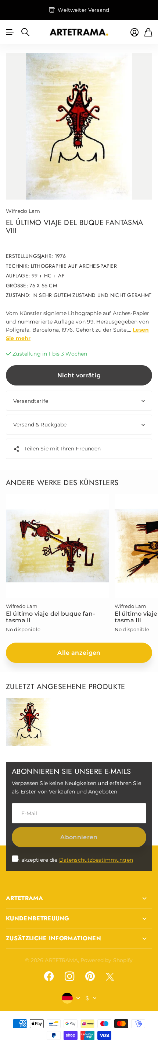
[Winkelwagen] (148, 32)
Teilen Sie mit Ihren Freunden (62, 448)
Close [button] (79, 898)
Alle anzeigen (78, 652)
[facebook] (49, 976)
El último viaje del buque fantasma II (50, 617)
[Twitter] (110, 976)
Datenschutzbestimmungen (96, 860)
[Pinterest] (90, 976)
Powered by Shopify (106, 960)
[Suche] (25, 32)
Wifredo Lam (23, 211)
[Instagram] (69, 976)
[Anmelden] (134, 32)
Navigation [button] (10, 32)
